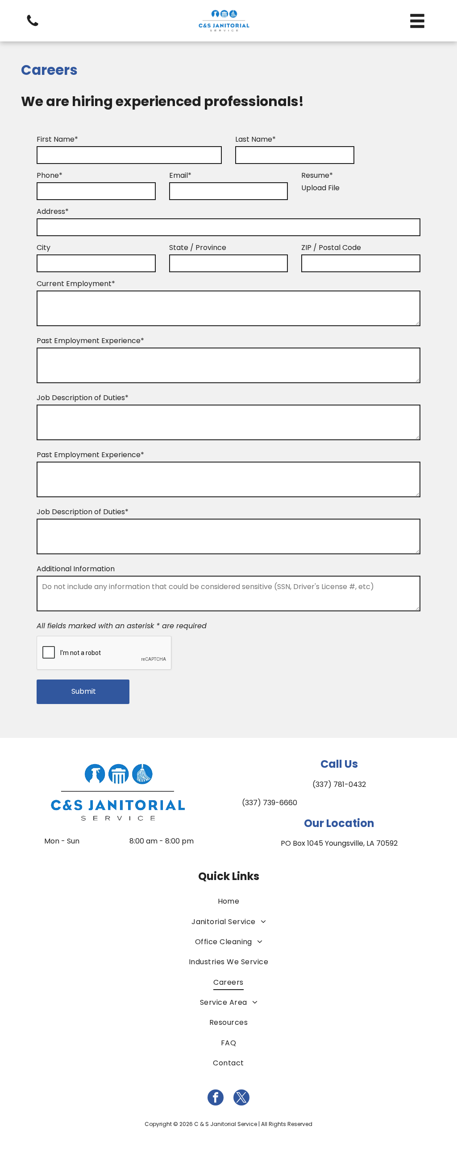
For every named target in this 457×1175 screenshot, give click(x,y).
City (43, 247)
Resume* (317, 175)
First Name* (57, 139)
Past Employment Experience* (90, 341)
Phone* (49, 175)
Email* (180, 175)
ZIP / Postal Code (331, 247)
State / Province (197, 247)
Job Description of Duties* (83, 398)
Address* (53, 211)
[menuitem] (228, 901)
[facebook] (216, 1098)
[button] (417, 21)
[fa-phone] (32, 25)
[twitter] (241, 1098)
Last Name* (255, 139)
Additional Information (76, 569)
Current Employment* (76, 283)
